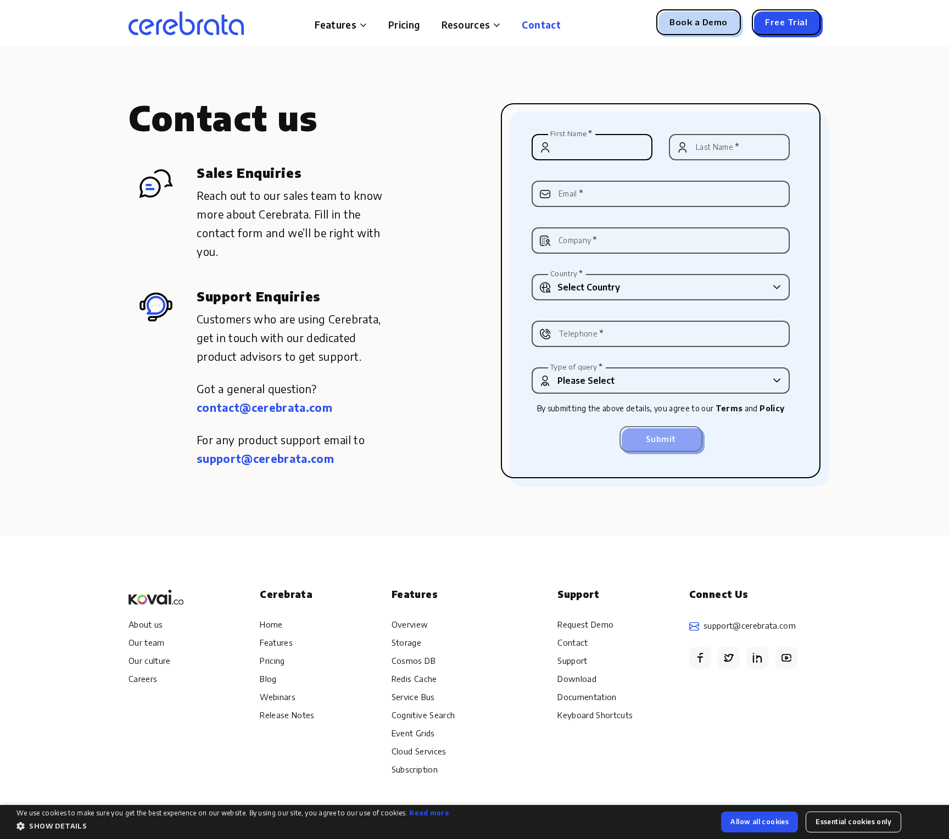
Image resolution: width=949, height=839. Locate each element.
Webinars (277, 697)
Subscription (415, 769)
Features (276, 642)
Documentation (586, 697)
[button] (232, 827)
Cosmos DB (414, 660)
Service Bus (413, 697)
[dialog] (474, 822)
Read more (429, 813)
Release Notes (287, 715)
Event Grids (413, 733)
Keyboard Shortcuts (595, 715)
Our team (147, 642)
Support (572, 660)
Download (576, 679)
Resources (466, 25)
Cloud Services (419, 751)
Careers (143, 679)
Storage (406, 642)
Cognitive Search (423, 715)
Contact (541, 25)
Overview (410, 624)
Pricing (404, 25)
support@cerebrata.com (750, 625)
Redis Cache (414, 679)
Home (271, 624)
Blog (268, 679)
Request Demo (585, 624)
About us (146, 624)
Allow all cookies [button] (759, 822)
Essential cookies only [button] (853, 822)
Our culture (150, 660)
